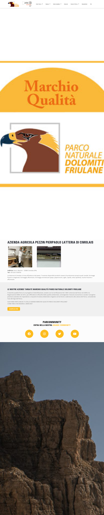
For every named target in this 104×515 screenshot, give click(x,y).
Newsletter (84, 4)
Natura (47, 4)
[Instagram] (44, 334)
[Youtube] (75, 334)
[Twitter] (60, 334)
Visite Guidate (56, 4)
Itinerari (66, 4)
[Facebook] (29, 334)
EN (91, 4)
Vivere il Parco (74, 4)
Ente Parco (38, 4)
